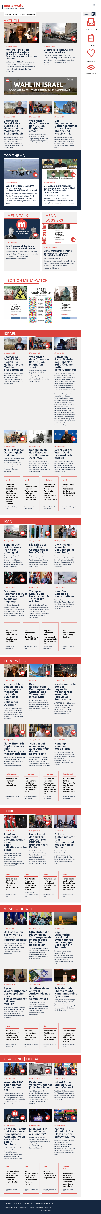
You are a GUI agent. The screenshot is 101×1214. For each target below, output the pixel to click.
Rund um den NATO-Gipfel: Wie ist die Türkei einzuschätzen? (12, 884)
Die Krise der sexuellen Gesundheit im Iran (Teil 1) (64, 548)
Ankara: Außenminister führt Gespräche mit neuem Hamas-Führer (64, 841)
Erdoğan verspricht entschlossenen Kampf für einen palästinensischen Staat (16, 842)
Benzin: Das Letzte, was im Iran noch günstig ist (58, 51)
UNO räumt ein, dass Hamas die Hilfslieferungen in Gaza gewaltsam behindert (69, 1179)
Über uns (8, 1203)
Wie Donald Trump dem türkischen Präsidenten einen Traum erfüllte (30, 884)
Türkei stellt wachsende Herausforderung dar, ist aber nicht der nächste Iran (69, 884)
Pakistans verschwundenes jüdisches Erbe (40, 1085)
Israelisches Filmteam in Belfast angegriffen (11, 782)
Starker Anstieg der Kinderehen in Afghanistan (49, 1174)
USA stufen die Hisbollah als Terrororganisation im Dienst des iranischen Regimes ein (41, 938)
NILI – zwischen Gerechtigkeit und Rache (14, 452)
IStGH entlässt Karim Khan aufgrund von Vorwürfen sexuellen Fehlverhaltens (12, 1177)
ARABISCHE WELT (19, 909)
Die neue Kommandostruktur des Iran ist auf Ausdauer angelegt (17, 596)
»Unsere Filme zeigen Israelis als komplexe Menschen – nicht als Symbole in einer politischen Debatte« (21, 54)
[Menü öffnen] (94, 5)
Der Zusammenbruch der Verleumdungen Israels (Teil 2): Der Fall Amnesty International (59, 189)
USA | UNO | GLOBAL (22, 1059)
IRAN (8, 521)
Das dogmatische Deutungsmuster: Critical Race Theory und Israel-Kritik (66, 127)
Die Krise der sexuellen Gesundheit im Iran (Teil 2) (39, 548)
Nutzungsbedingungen (44, 1203)
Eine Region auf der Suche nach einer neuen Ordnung (20, 247)
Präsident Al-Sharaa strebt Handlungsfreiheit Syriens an (66, 992)
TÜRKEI (10, 811)
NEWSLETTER (91, 30)
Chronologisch (28, 14)
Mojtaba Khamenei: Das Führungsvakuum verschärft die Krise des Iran (50, 636)
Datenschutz (29, 1203)
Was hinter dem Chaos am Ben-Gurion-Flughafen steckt (39, 126)
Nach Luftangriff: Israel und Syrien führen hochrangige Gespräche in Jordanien (63, 940)
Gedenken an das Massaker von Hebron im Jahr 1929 (39, 453)
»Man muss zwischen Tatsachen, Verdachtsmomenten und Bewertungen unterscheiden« (49, 786)
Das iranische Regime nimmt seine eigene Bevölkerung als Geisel (12, 635)
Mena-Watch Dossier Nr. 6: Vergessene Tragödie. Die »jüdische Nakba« (58, 253)
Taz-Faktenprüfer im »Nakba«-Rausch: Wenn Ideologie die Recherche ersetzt (30, 785)
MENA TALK (91, 74)
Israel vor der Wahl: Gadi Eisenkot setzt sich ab (64, 453)
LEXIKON (91, 45)
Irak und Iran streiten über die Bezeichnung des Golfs (30, 1035)
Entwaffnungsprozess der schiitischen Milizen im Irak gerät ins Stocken (69, 1036)
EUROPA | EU (15, 661)
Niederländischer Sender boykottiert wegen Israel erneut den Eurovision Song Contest (66, 692)
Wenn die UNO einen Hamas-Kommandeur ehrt (13, 1086)
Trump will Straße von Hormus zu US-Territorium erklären (39, 596)
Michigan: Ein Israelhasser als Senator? (38, 1131)
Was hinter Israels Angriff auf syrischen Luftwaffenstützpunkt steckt (12, 1035)
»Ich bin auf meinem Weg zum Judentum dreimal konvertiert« (39, 748)
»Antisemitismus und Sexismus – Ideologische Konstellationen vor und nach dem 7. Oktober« (15, 1136)
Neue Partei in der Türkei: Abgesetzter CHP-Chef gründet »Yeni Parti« (38, 841)
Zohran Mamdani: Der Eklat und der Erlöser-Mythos (64, 1132)
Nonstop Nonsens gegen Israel (62, 746)
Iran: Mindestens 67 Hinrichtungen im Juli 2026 (31, 634)
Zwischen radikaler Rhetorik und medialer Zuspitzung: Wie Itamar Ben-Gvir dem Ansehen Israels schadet (12, 494)
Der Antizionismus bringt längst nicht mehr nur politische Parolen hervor (31, 1177)
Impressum (17, 1203)
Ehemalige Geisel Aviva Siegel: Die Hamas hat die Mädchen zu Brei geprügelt (13, 127)
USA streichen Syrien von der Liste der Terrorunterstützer (16, 936)
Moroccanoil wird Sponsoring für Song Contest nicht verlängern (69, 490)
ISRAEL (10, 333)
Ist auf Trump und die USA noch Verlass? (63, 1085)
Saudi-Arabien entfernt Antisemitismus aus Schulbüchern (39, 993)
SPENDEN (91, 61)
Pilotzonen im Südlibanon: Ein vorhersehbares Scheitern (49, 1035)
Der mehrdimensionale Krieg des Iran (69, 633)
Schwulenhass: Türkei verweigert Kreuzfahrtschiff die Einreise (49, 884)
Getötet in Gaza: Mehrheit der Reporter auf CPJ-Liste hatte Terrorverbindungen (68, 363)
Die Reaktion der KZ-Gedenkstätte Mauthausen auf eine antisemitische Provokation (69, 785)
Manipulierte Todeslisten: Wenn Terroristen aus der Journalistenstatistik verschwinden (50, 492)
